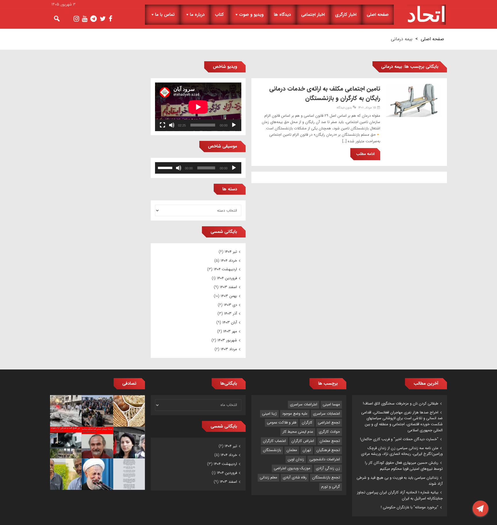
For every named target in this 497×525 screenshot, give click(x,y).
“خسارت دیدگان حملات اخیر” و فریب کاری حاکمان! (399, 439)
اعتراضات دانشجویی (324, 459)
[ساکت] (172, 125)
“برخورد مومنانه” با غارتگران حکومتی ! (409, 507)
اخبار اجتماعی (313, 14)
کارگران (307, 422)
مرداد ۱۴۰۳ (229, 349)
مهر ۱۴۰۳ (230, 331)
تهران (307, 450)
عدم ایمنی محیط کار (297, 432)
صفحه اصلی (378, 14)
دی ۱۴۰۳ (230, 305)
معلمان (291, 450)
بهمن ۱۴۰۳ (229, 296)
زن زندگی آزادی (328, 468)
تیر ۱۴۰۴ (231, 252)
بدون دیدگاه (344, 107)
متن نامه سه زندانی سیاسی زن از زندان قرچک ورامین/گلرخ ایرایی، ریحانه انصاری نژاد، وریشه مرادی (402, 451)
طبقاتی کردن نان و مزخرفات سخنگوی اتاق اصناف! (400, 404)
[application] (198, 107)
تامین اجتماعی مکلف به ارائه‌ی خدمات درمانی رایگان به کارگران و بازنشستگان (324, 93)
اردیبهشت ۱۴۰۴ (225, 269)
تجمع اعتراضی (329, 422)
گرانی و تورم (330, 487)
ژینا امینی (269, 414)
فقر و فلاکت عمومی (281, 422)
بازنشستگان (272, 450)
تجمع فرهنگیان (328, 450)
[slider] (166, 167)
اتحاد (426, 15)
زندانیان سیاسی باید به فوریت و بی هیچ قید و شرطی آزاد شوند (400, 481)
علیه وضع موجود (294, 414)
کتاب (219, 14)
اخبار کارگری (345, 14)
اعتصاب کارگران (274, 441)
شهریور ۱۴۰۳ (227, 340)
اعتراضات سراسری (303, 404)
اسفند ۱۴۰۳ (228, 287)
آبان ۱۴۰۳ (229, 322)
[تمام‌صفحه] (162, 125)
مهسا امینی (331, 404)
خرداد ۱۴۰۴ (229, 261)
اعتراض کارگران (302, 441)
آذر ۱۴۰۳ (230, 314)
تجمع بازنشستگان (326, 477)
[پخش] (234, 125)
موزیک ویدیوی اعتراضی (292, 468)
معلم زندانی (268, 477)
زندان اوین (296, 459)
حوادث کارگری (329, 432)
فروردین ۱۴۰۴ (227, 278)
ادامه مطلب (365, 154)
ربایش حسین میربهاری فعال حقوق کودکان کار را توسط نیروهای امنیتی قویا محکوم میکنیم (404, 466)
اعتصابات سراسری (326, 414)
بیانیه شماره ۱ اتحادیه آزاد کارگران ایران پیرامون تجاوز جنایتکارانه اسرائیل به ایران (400, 495)
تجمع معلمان (330, 441)
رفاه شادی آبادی (295, 477)
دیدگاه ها (282, 14)
